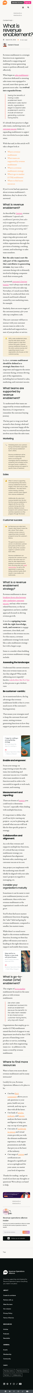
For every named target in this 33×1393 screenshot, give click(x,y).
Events (5, 1350)
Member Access (17, 2)
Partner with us (8, 1300)
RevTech (6, 1375)
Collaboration (17, 1375)
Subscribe (26, 1232)
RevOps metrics (9, 1371)
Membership (7, 1354)
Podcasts (6, 1334)
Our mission (7, 1309)
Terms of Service (8, 1318)
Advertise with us (18, 13)
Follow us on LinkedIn (18, 1238)
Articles (5, 1329)
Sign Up (27, 2)
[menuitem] (9, 1295)
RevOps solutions (22, 1371)
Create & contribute (9, 1295)
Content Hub (7, 20)
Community (7, 1359)
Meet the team (7, 1304)
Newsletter (6, 1338)
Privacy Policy (7, 1313)
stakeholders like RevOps (19, 680)
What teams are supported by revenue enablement (16, 161)
